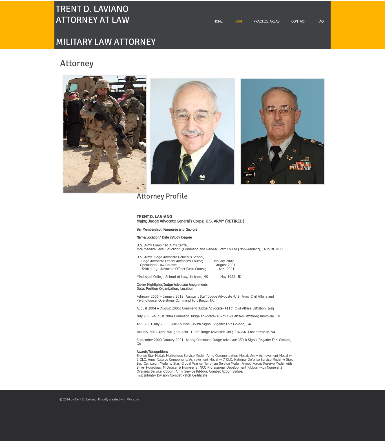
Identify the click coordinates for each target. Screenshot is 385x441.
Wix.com (133, 399)
